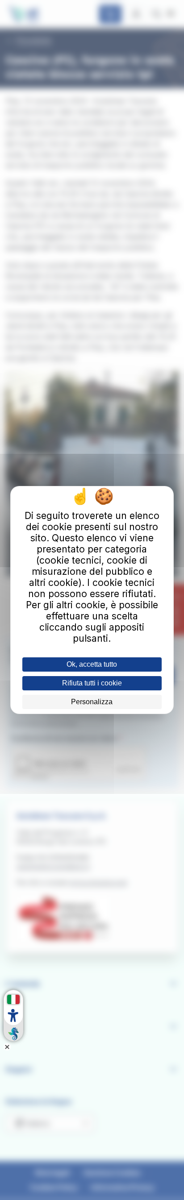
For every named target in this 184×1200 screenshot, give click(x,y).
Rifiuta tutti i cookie (92, 683)
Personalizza (92, 702)
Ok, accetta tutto (92, 664)
